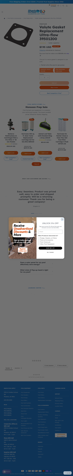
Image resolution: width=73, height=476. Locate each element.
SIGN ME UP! (50, 248)
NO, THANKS (50, 252)
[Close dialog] (62, 219)
